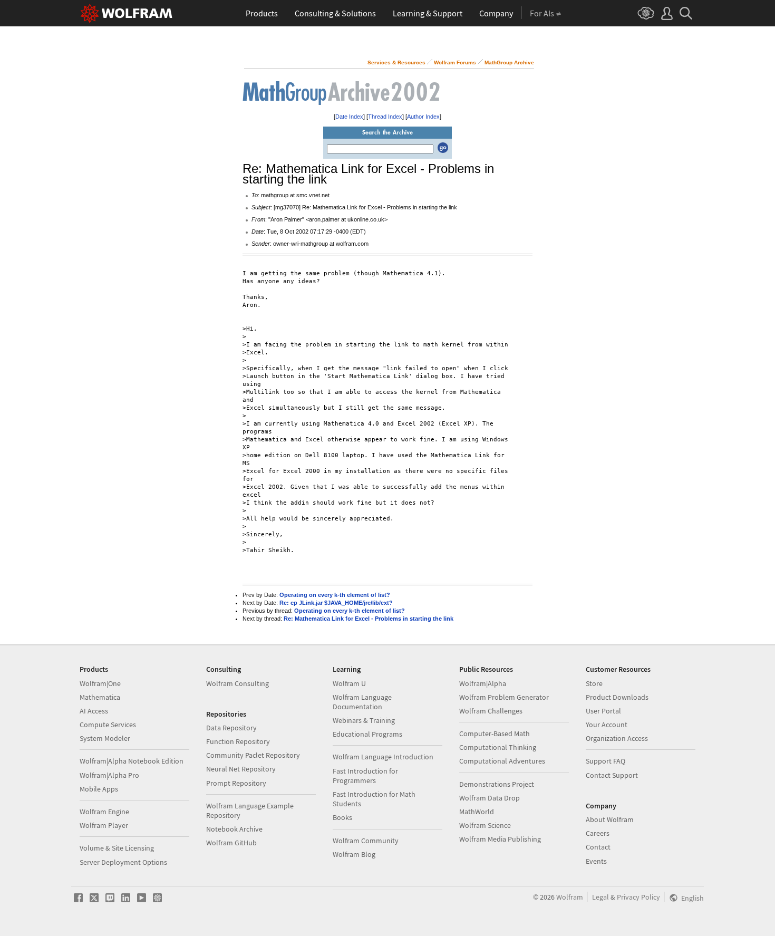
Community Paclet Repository (253, 755)
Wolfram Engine (104, 811)
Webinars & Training (364, 720)
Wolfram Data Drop (489, 798)
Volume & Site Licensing (117, 848)
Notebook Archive (234, 829)
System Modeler (105, 738)
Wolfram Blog (354, 854)
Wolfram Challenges (490, 711)
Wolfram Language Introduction (383, 756)
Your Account (606, 724)
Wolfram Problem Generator (504, 697)
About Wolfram (610, 819)
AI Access (94, 711)
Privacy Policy (638, 897)
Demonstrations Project (496, 784)
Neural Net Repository (241, 769)
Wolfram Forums (455, 62)
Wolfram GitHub (231, 842)
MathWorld (476, 811)
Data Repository (231, 727)
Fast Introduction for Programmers (365, 775)
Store (594, 683)
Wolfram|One (100, 683)
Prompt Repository (236, 783)
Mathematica (100, 697)
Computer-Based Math (494, 733)
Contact (598, 847)
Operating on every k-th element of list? (334, 595)
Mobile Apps (99, 789)
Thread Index (385, 116)
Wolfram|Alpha (482, 683)
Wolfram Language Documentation (362, 701)
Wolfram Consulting (237, 683)
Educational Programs (367, 734)
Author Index (423, 116)
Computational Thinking (497, 747)
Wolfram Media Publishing (500, 839)
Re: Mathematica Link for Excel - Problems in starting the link (368, 618)
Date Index (349, 116)
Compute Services (108, 724)
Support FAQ (605, 761)
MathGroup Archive (509, 62)
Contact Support (612, 775)
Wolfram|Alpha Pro (109, 775)
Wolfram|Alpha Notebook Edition (131, 761)
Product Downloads (617, 697)
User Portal (603, 711)
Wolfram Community (366, 840)
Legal (600, 897)
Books (342, 817)
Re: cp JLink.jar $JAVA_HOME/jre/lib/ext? (336, 603)
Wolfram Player (104, 825)
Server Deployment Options (123, 862)
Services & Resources (396, 62)
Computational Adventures (502, 761)
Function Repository (238, 741)
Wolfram (569, 897)
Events (596, 861)
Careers (597, 833)
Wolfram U (349, 683)
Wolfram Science (485, 825)
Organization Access (617, 738)
